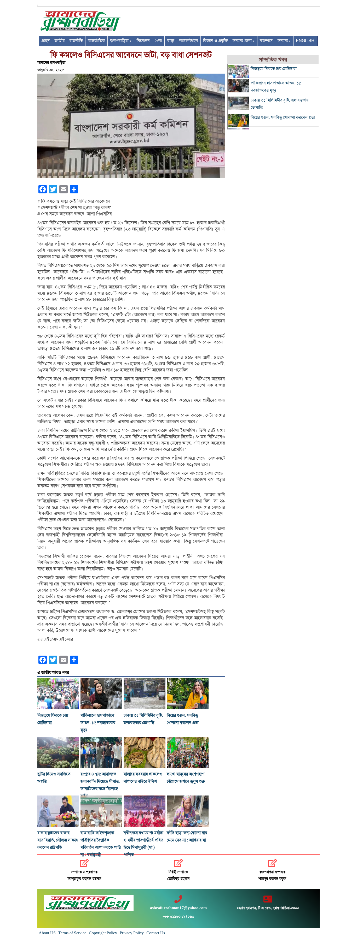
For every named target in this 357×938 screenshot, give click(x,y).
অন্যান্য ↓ (284, 40)
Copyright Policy (103, 933)
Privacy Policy (132, 933)
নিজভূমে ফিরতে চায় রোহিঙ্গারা (274, 68)
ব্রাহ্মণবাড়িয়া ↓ (121, 40)
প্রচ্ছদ (45, 40)
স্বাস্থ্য (170, 40)
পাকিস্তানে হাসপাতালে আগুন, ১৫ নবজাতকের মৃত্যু (97, 723)
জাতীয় (60, 40)
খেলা (158, 40)
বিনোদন (143, 40)
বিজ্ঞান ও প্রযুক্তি (215, 40)
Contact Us (155, 933)
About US (47, 933)
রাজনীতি (76, 40)
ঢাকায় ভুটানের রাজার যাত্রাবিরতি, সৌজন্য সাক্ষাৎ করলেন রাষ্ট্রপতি (57, 840)
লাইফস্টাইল (188, 40)
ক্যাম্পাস (266, 40)
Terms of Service (72, 933)
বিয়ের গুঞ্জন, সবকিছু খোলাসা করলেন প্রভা (283, 117)
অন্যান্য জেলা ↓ (244, 40)
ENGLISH (305, 40)
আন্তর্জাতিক (96, 40)
